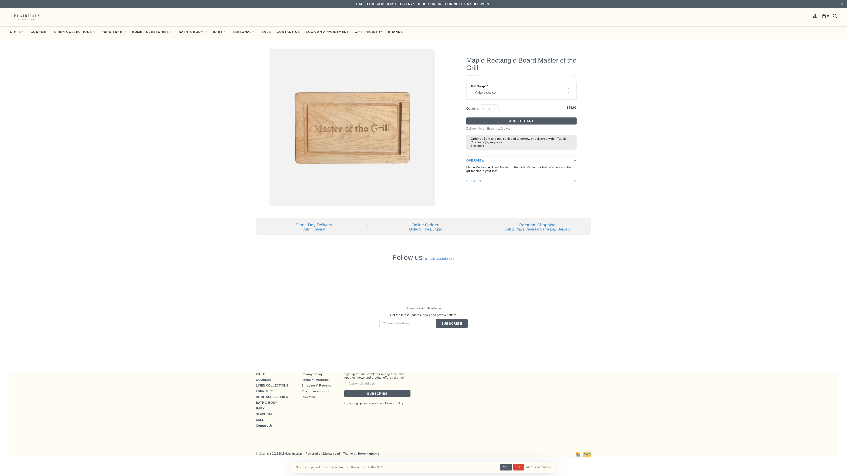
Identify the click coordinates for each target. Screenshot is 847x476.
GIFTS (15, 31)
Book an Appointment (327, 31)
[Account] (815, 16)
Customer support (315, 391)
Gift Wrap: (479, 86)
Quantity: (472, 108)
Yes (506, 467)
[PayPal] (587, 455)
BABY (218, 31)
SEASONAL (242, 31)
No (519, 467)
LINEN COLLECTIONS (73, 31)
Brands (395, 31)
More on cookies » (538, 467)
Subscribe (451, 323)
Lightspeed (331, 453)
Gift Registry (368, 31)
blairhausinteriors (439, 258)
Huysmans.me (368, 453)
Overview (475, 160)
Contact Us (288, 31)
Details (473, 181)
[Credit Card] (578, 455)
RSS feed (308, 397)
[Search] (835, 16)
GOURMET (39, 31)
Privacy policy (312, 374)
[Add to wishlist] (573, 75)
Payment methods (315, 379)
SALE (266, 31)
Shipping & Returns (316, 385)
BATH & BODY (191, 31)
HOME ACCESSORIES (150, 31)
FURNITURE (112, 31)
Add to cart (521, 121)
